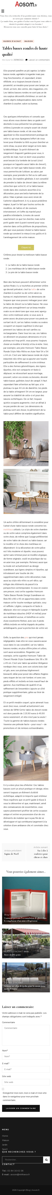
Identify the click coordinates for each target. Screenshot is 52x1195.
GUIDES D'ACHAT (12, 41)
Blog (6, 914)
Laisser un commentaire (39, 60)
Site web (6, 1076)
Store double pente (12, 954)
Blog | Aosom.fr (33, 1190)
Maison (29, 41)
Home (5, 1135)
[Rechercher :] (21, 1159)
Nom (5, 1050)
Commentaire (8, 1022)
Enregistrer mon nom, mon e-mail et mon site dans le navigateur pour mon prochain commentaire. (25, 1096)
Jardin (26, 951)
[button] (26, 247)
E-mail (5, 1063)
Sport (5, 1149)
